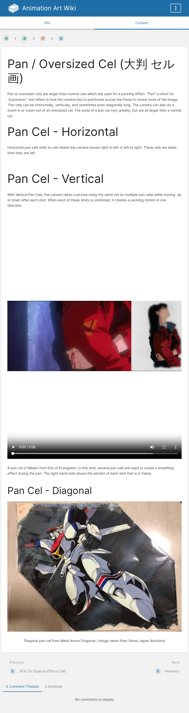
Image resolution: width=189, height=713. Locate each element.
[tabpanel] (94, 699)
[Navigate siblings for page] (51, 38)
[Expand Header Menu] (175, 8)
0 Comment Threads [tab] (22, 686)
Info (47, 23)
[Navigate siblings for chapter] (33, 38)
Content (141, 23)
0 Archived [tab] (53, 686)
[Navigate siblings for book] (15, 38)
